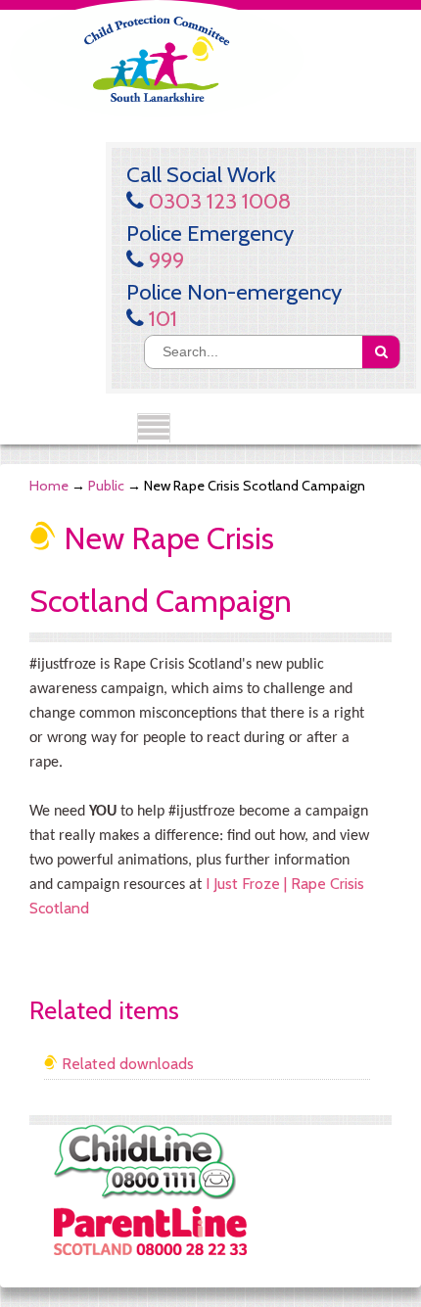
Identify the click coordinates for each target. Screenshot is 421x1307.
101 (160, 318)
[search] (380, 352)
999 (164, 259)
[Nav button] (153, 428)
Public (106, 485)
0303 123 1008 (217, 200)
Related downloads (126, 1063)
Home (49, 485)
